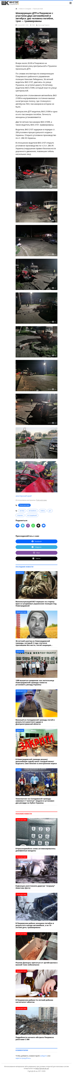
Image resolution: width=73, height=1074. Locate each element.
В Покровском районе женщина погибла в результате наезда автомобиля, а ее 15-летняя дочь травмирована (35, 925)
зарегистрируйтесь (23, 1058)
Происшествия (24, 505)
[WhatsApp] (33, 525)
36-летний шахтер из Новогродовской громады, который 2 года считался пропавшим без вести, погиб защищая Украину (33, 643)
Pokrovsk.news (41, 500)
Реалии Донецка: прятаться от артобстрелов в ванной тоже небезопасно (36, 964)
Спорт (19, 770)
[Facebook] (17, 525)
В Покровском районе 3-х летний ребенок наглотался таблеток (34, 1001)
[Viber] (28, 525)
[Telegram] (23, 525)
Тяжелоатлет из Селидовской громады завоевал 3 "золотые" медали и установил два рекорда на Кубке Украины (35, 801)
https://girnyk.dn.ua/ (42, 1068)
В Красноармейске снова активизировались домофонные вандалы (36, 850)
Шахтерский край (23, 496)
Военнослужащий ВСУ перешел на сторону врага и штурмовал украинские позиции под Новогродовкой (36, 604)
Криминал (20, 573)
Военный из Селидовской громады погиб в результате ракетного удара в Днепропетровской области (35, 722)
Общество (20, 651)
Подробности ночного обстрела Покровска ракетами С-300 (35, 1038)
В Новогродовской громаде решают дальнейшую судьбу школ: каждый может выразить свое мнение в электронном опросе (36, 761)
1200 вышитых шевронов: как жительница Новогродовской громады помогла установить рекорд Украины (35, 682)
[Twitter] (38, 525)
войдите (43, 1056)
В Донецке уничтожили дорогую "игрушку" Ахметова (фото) (35, 887)
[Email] (44, 525)
